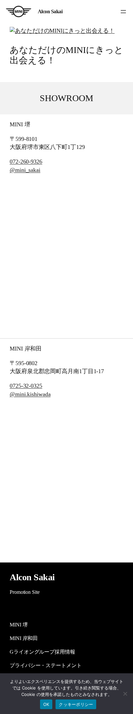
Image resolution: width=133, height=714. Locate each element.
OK (46, 704)
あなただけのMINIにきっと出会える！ (66, 55)
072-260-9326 (26, 161)
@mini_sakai (25, 170)
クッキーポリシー (76, 704)
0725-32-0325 (26, 386)
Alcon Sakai (50, 11)
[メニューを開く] (123, 12)
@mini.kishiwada (30, 394)
